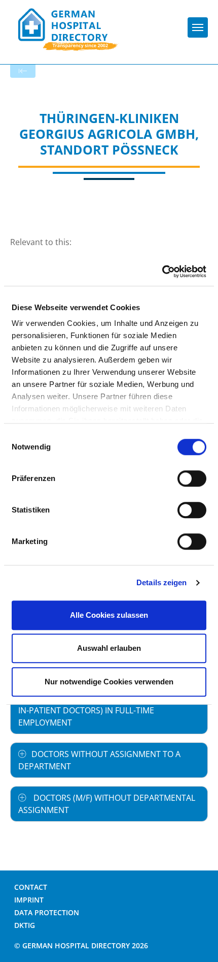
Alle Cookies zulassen (109, 615)
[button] (109, 710)
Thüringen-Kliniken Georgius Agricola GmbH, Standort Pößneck (109, 134)
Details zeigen (161, 582)
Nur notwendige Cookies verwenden (109, 681)
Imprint (29, 900)
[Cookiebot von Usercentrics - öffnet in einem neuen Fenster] (162, 271)
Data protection (46, 912)
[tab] (109, 710)
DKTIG (24, 925)
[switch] (191, 478)
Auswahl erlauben (109, 648)
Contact (30, 887)
